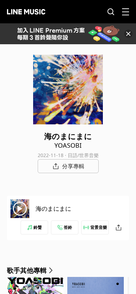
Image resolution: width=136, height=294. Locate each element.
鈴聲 (37, 227)
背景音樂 (98, 227)
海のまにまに (53, 208)
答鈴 (68, 227)
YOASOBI (68, 145)
